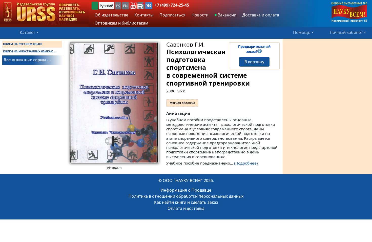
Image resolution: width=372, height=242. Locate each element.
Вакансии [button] (226, 15)
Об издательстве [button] (111, 15)
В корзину (254, 62)
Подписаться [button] (172, 15)
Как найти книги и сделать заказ (186, 202)
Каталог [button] (27, 32)
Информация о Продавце (186, 190)
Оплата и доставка (186, 208)
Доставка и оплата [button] (260, 15)
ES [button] (118, 5)
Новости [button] (200, 15)
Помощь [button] (302, 32)
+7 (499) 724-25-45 (172, 5)
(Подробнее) (246, 163)
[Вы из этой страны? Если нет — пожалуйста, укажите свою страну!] (95, 6)
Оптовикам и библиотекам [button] (121, 23)
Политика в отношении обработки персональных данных (186, 196)
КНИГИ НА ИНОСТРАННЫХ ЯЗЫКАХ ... (29, 51)
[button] (133, 5)
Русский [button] (106, 5)
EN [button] (125, 5)
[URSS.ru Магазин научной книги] (44, 12)
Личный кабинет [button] (346, 32)
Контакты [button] (143, 15)
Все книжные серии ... (27, 60)
